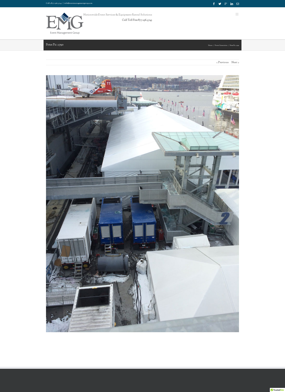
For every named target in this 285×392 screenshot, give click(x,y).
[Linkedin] (231, 3)
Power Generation (221, 45)
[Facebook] (214, 3)
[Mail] (237, 3)
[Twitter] (220, 3)
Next (234, 62)
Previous (223, 62)
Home (210, 45)
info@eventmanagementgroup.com (78, 3)
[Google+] (225, 3)
